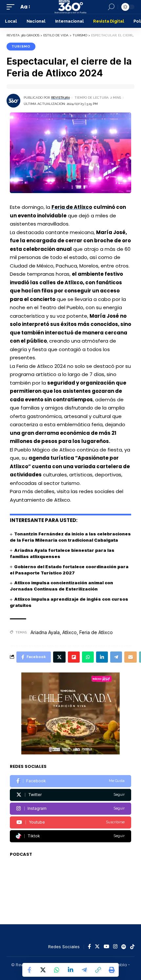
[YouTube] (106, 946)
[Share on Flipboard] (74, 657)
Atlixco (69, 632)
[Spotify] (123, 947)
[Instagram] (70, 809)
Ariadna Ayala (45, 632)
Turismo (20, 46)
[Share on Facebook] (29, 970)
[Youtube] (70, 822)
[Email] (130, 657)
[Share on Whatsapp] (57, 970)
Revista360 (60, 97)
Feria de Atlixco (71, 207)
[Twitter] (70, 795)
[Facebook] (70, 781)
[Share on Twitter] (43, 970)
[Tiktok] (70, 836)
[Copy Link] (98, 970)
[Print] (112, 970)
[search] (111, 7)
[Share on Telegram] (84, 970)
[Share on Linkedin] (70, 970)
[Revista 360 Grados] (70, 7)
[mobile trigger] (12, 7)
